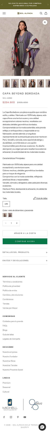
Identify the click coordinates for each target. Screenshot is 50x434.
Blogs (5, 330)
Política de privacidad (11, 286)
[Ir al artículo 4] (32, 83)
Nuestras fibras (9, 361)
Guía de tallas (41, 198)
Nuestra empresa (10, 352)
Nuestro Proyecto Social (13, 369)
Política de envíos (10, 290)
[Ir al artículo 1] (6, 83)
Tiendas (6, 303)
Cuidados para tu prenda (13, 321)
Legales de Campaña (11, 339)
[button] (42, 427)
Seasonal (6, 387)
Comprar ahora (25, 241)
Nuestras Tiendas (10, 365)
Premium (7, 383)
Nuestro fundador (10, 356)
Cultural (6, 392)
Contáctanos (8, 299)
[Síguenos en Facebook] (4, 417)
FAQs (5, 326)
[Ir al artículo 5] (40, 83)
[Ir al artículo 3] (23, 83)
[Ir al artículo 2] (15, 83)
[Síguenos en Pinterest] (18, 417)
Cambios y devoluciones (13, 295)
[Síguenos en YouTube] (24, 417)
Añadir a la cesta (25, 233)
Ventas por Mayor (10, 308)
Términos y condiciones (12, 282)
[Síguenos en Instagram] (11, 417)
